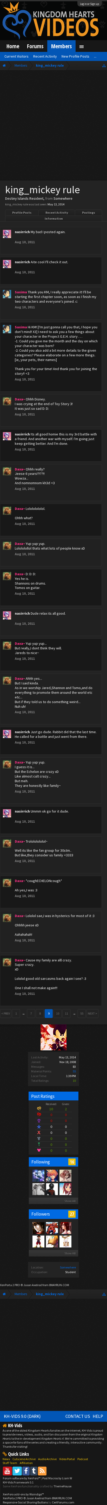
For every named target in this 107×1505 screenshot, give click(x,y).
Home (12, 46)
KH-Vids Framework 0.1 (18, 1482)
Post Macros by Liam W (57, 1478)
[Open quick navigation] (104, 65)
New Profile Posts (75, 56)
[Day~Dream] (51, 1175)
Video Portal (67, 1459)
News (6, 1459)
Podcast (82, 1459)
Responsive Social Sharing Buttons (25, 1502)
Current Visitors (16, 56)
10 (57, 1013)
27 (72, 1214)
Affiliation (26, 1463)
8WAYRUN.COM (59, 1285)
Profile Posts (21, 212)
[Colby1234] (38, 1241)
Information (54, 218)
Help (98, 1416)
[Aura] (38, 1189)
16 (72, 1162)
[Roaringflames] (51, 1241)
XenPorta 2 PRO (10, 1285)
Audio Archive (47, 1459)
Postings (88, 212)
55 (74, 1071)
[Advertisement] (53, 126)
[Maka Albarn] (38, 1175)
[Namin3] (65, 1241)
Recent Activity (56, 212)
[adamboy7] (38, 1228)
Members (61, 46)
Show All (70, 1201)
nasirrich (22, 232)
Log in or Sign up (89, 4)
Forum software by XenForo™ (22, 1478)
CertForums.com (63, 1502)
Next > (92, 1013)
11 (66, 1013)
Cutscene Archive (24, 1459)
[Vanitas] (51, 1189)
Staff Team (10, 1463)
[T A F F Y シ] (65, 1175)
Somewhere (68, 1267)
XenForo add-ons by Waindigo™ (23, 1494)
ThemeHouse (62, 1486)
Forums (35, 46)
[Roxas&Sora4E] (65, 1228)
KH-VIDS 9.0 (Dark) (22, 1416)
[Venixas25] (51, 1228)
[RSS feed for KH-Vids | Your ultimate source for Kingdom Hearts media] (42, 1471)
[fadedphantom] (65, 1189)
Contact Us (77, 1416)
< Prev (5, 1013)
